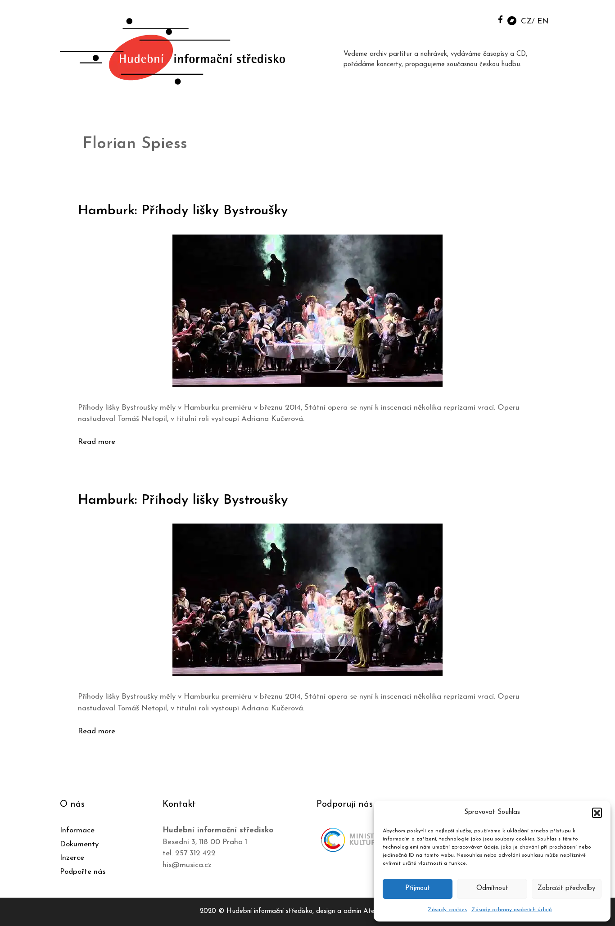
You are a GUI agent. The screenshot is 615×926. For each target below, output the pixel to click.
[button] (596, 812)
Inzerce (72, 858)
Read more (96, 442)
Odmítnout (492, 888)
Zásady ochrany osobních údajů (511, 909)
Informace (77, 830)
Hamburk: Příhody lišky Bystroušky (183, 211)
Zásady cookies (447, 909)
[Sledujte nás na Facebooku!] (500, 19)
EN (542, 21)
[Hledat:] (480, 19)
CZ (526, 21)
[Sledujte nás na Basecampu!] (511, 20)
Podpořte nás (82, 872)
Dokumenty (79, 844)
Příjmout (417, 888)
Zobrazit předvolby (566, 888)
